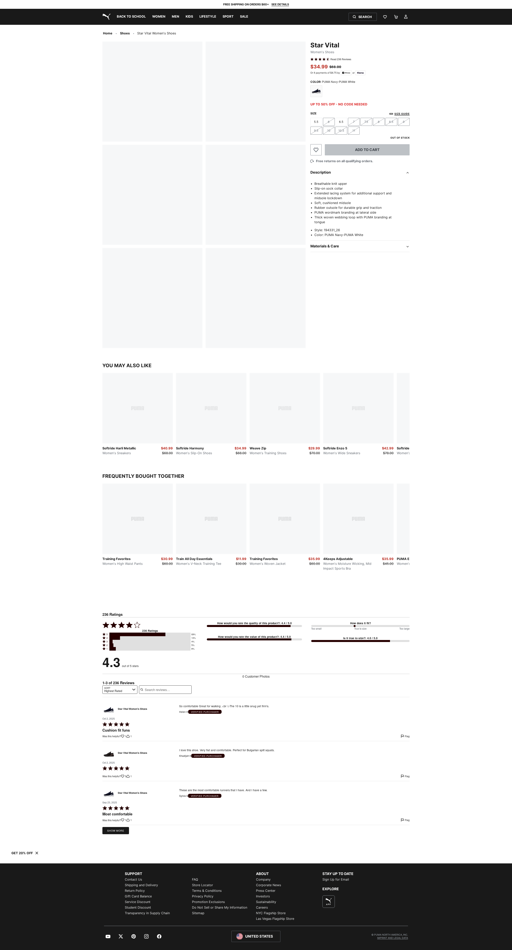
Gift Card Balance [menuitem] (138, 896)
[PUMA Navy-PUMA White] (316, 91)
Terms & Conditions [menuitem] (207, 891)
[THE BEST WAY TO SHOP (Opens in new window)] (328, 901)
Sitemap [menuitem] (198, 913)
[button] (150, 634)
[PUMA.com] (105, 17)
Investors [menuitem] (263, 896)
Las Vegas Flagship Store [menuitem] (275, 919)
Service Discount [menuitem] (137, 902)
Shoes (125, 33)
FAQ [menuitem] (195, 879)
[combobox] (119, 689)
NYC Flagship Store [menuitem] (271, 913)
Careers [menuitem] (262, 907)
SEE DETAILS (280, 4)
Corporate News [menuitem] (268, 885)
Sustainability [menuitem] (266, 902)
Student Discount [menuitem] (138, 907)
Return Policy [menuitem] (135, 891)
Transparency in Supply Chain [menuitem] (147, 913)
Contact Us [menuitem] (133, 879)
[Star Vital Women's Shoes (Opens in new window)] (108, 710)
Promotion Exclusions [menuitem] (208, 902)
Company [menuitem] (263, 879)
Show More (115, 830)
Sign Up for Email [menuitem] (335, 879)
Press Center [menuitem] (265, 891)
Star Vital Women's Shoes (132, 709)
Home (107, 33)
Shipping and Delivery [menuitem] (141, 885)
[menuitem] (131, 17)
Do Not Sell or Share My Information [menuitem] (219, 907)
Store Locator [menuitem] (202, 885)
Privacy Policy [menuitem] (202, 896)
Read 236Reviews (340, 59)
